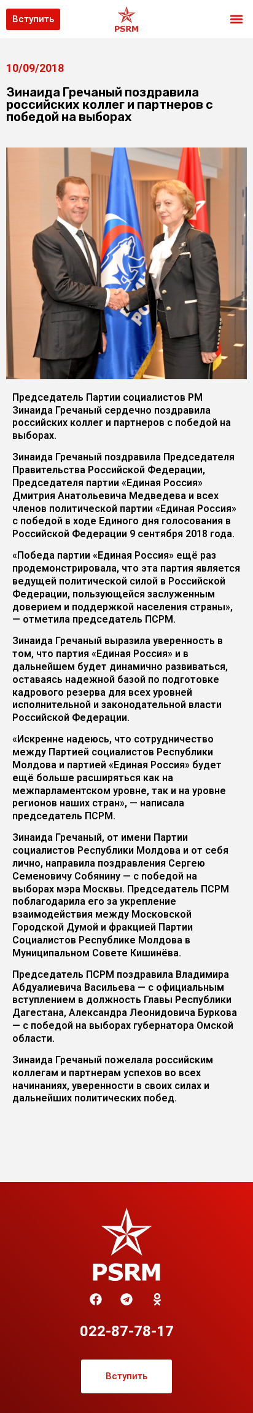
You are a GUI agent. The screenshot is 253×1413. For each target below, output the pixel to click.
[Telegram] (126, 1299)
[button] (237, 19)
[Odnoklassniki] (157, 1299)
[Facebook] (96, 1299)
